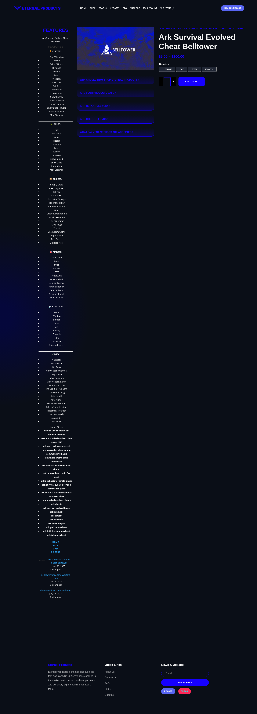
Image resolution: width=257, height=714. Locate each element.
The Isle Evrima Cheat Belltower (55, 590)
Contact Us (110, 677)
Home (83, 8)
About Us (110, 672)
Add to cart (191, 81)
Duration (164, 64)
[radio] (167, 69)
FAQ (125, 8)
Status (103, 8)
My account (150, 8)
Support (135, 8)
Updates (114, 8)
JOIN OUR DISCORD (232, 8)
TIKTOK (184, 691)
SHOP (55, 545)
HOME (55, 542)
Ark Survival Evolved (174, 28)
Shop (93, 8)
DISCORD (55, 552)
